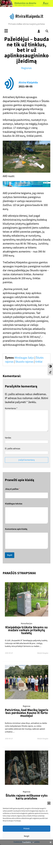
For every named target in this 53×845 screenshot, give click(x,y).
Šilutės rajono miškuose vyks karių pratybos (27, 797)
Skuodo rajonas (24, 362)
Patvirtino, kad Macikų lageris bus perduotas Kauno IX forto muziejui (26, 713)
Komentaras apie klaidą (16, 529)
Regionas (26, 68)
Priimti (26, 828)
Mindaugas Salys (24, 358)
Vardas (8, 437)
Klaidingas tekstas (13, 503)
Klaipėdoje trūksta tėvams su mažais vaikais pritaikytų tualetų (26, 630)
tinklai (38, 362)
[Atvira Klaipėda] (26, 18)
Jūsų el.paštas (12, 489)
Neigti (26, 836)
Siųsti (9, 555)
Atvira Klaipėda (28, 82)
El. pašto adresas (12, 448)
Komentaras (11, 408)
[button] (49, 803)
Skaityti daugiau (42, 653)
